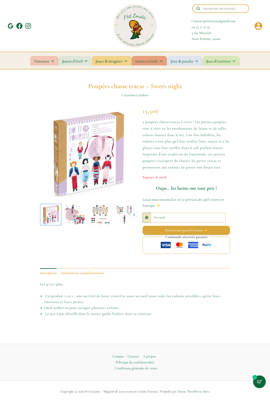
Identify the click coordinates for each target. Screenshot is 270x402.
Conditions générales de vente (136, 368)
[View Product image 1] (50, 214)
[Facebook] (19, 26)
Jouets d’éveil (72, 61)
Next (134, 214)
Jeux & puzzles (182, 61)
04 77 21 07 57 (201, 27)
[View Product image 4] (124, 214)
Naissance (41, 61)
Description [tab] (48, 273)
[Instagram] (28, 26)
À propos (149, 356)
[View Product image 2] (75, 214)
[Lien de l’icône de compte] (258, 26)
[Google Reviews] (10, 26)
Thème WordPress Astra (194, 391)
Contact (133, 356)
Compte (118, 356)
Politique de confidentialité (135, 362)
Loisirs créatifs (146, 61)
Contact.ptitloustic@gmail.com (213, 21)
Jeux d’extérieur (218, 61)
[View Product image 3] (100, 214)
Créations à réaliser (135, 95)
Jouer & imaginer (109, 61)
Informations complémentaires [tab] (82, 273)
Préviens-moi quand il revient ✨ (186, 230)
